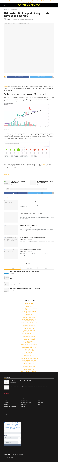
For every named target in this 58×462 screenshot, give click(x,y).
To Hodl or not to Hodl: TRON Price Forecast (30, 249)
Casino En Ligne (29, 346)
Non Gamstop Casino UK (29, 336)
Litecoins (40, 396)
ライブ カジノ (29, 352)
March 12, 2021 (16, 19)
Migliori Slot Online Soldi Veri (29, 342)
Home (5, 9)
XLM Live (40, 402)
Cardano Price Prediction (12, 9)
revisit (40, 188)
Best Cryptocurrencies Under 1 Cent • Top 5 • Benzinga (22, 380)
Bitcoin (5, 400)
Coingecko (23, 398)
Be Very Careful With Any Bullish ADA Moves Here (45, 181)
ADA (8, 188)
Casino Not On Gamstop (29, 325)
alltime (16, 188)
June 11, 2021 (27, 239)
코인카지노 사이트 (29, 349)
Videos (40, 398)
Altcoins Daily (7, 398)
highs (26, 188)
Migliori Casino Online (29, 363)
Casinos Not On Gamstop (29, 338)
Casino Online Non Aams (29, 341)
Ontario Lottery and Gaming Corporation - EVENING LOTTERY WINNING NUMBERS (28, 386)
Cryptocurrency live (26, 402)
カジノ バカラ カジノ (29, 350)
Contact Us (21, 454)
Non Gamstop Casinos (29, 314)
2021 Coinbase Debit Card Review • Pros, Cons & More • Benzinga (24, 271)
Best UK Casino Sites (29, 328)
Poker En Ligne (29, 368)
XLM (39, 400)
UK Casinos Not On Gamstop (29, 324)
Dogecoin (23, 404)
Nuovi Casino (29, 306)
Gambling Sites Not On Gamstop (29, 308)
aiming (12, 188)
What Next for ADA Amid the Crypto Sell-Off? (18, 181)
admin (9, 19)
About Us (14, 454)
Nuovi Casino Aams (29, 357)
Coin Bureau (24, 396)
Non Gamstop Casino (29, 309)
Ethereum (23, 406)
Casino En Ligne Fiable (29, 361)
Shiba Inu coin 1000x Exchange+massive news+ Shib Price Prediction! (25, 288)
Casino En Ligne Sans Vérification (29, 371)
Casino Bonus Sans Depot (29, 355)
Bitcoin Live (6, 402)
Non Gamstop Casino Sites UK (29, 316)
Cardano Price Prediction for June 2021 (29, 225)
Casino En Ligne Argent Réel (29, 360)
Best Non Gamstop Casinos (29, 317)
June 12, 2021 (13, 184)
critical (21, 188)
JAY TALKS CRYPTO (29, 5)
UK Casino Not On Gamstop (29, 330)
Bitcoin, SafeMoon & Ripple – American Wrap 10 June (32, 237)
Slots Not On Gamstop (29, 327)
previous (35, 188)
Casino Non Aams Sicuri (29, 366)
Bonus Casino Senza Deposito (29, 305)
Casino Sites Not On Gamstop (29, 311)
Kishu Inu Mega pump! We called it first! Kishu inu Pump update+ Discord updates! (29, 283)
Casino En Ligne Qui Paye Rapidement (29, 358)
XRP (39, 404)
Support (45, 188)
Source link (6, 174)
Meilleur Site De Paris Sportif (29, 354)
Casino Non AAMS (29, 303)
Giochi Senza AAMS (29, 365)
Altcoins (5, 396)
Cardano (6, 86)
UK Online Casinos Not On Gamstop (29, 322)
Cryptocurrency (25, 400)
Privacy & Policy (7, 454)
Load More (29, 263)
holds (30, 188)
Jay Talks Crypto (10, 457)
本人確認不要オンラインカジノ (29, 347)
